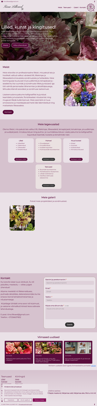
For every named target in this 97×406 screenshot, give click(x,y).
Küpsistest (11, 400)
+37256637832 (14, 317)
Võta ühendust (20, 45)
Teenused (67, 7)
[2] (74, 218)
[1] (48, 218)
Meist (60, 7)
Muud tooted (6, 384)
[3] (35, 253)
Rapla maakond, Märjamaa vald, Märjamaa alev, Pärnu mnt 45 (71, 393)
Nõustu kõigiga (39, 400)
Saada (69, 324)
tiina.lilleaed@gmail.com (9, 1)
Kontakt (83, 7)
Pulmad (4, 381)
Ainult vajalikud (25, 400)
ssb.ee (93, 366)
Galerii (76, 7)
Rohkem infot (21, 159)
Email (48, 288)
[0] (22, 218)
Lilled (3, 379)
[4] (61, 253)
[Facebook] (94, 1)
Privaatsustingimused (25, 404)
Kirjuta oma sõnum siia (57, 305)
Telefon (48, 297)
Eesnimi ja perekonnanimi (56, 279)
